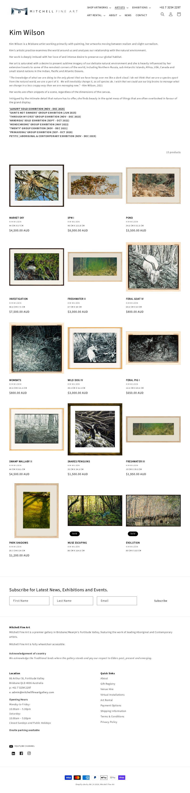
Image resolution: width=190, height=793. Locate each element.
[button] (99, 8)
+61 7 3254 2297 (170, 7)
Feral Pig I (133, 380)
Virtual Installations (113, 695)
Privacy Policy (109, 722)
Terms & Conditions (112, 716)
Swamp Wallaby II (20, 461)
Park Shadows (18, 543)
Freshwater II (77, 299)
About (104, 678)
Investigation (18, 299)
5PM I (71, 218)
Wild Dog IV (75, 380)
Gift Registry (108, 684)
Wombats (15, 380)
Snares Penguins (79, 461)
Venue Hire (107, 689)
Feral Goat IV (135, 299)
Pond (129, 218)
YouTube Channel (24, 746)
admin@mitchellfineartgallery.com (33, 692)
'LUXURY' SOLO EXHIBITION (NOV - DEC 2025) (37, 109)
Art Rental (107, 700)
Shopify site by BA (83, 784)
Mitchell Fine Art (107, 784)
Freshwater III (135, 461)
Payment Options (111, 705)
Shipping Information (113, 711)
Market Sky (16, 218)
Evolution (133, 543)
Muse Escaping (77, 543)
